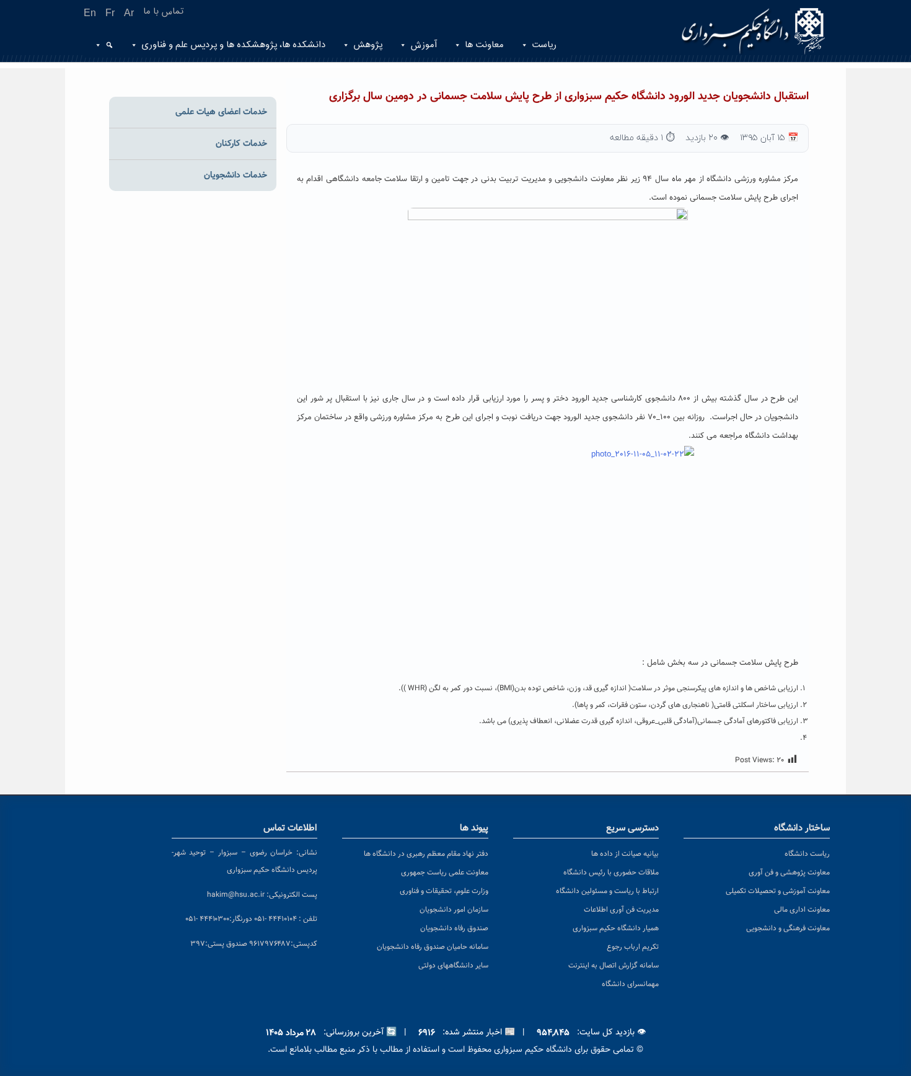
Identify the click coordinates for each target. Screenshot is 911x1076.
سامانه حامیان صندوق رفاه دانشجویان (432, 947)
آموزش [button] (423, 45)
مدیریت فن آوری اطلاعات (621, 909)
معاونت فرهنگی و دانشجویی (788, 928)
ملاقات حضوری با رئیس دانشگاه (611, 872)
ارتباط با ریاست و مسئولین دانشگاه (607, 891)
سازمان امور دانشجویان (454, 909)
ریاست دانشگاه (807, 854)
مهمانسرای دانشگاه (630, 984)
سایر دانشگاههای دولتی (453, 965)
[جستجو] (108, 45)
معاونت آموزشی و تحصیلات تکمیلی (778, 891)
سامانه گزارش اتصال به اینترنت (613, 965)
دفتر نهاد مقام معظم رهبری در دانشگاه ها (426, 854)
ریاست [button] (544, 45)
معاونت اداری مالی (802, 909)
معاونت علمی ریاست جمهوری (444, 872)
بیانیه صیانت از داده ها (625, 854)
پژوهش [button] (367, 45)
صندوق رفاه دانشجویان (454, 928)
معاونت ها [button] (484, 45)
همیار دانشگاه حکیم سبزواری (616, 928)
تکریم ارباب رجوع (633, 947)
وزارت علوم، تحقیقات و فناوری (444, 891)
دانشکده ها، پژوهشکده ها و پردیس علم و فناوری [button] (233, 45)
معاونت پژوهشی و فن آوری (789, 872)
